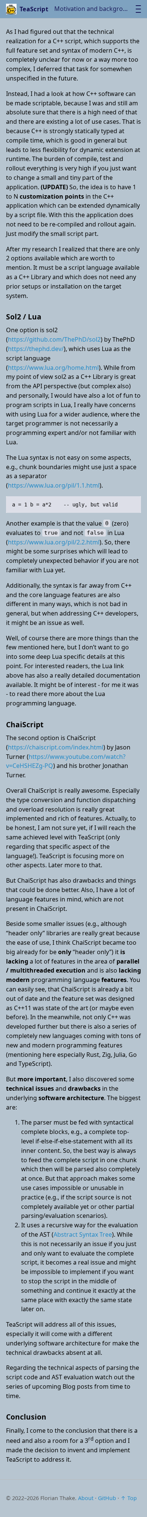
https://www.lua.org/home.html (53, 367)
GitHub (107, 1498)
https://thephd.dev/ (36, 349)
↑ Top (129, 1498)
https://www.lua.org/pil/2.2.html (54, 542)
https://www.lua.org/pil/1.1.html (54, 485)
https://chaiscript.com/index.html (55, 747)
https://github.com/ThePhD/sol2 (54, 339)
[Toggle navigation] (138, 9)
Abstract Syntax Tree (83, 1234)
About (85, 1498)
